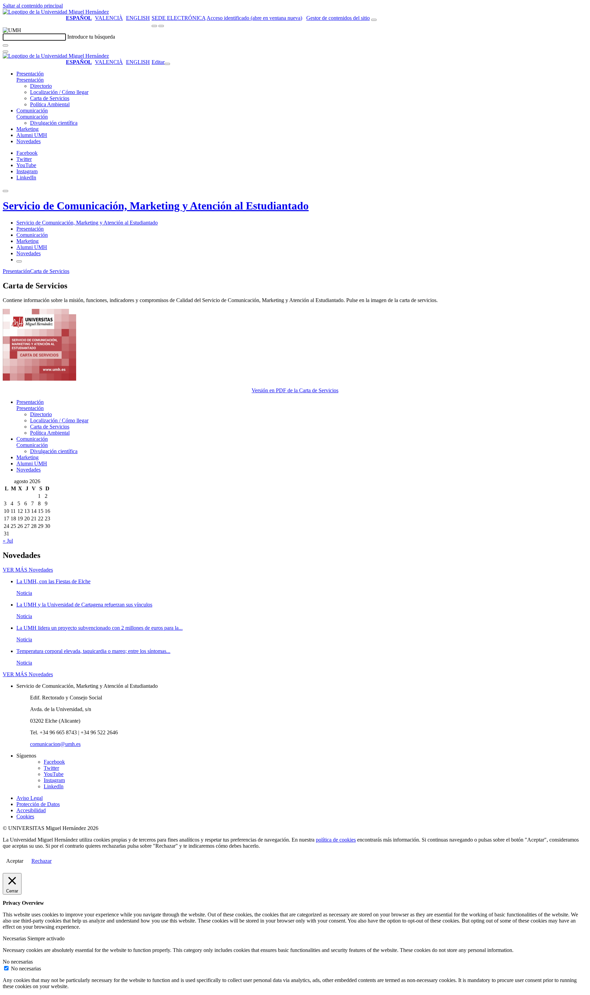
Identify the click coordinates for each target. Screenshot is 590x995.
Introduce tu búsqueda (91, 37)
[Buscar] (5, 45)
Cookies (25, 816)
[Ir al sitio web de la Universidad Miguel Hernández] (56, 12)
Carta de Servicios (49, 98)
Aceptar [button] (14, 861)
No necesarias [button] (18, 962)
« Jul (8, 541)
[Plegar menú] (167, 64)
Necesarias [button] (15, 938)
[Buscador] (374, 20)
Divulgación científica (54, 123)
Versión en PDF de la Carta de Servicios (295, 390)
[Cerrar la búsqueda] (5, 52)
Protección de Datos (38, 804)
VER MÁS (28, 570)
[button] (30, 80)
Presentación (30, 74)
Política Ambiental (50, 104)
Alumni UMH (31, 135)
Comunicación (32, 110)
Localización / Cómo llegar (59, 92)
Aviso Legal (29, 798)
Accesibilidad (31, 810)
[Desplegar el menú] (161, 26)
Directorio (41, 86)
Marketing (27, 129)
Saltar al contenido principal (33, 6)
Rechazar (41, 861)
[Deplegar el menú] (19, 261)
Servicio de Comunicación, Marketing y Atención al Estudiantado (156, 206)
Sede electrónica (179, 18)
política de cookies (336, 840)
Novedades (28, 141)
